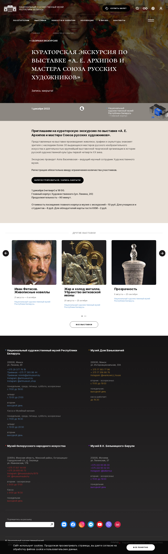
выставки (40, 20)
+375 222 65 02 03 (100, 468)
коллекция (87, 20)
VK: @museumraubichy (18, 476)
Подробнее (21, 304)
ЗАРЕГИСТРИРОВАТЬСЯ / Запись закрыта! (57, 180)
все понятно (140, 547)
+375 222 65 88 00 (100, 465)
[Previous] (6, 253)
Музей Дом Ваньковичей (107, 350)
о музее (103, 20)
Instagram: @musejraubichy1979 (22, 473)
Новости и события (63, 33)
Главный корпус (118, 115)
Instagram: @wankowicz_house (106, 375)
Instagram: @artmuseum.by (20, 378)
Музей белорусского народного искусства (36, 446)
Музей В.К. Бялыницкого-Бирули (113, 446)
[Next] (162, 253)
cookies (38, 545)
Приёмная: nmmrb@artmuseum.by (23, 375)
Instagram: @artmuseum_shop (21, 381)
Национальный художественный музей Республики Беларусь (42, 352)
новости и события (63, 20)
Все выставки (84, 324)
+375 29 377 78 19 (16, 369)
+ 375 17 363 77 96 (100, 369)
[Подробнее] (34, 275)
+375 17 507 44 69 (16, 467)
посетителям (21, 20)
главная (36, 33)
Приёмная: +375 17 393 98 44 (22, 372)
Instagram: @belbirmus (101, 470)
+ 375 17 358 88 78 (100, 372)
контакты (119, 20)
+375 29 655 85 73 (16, 470)
